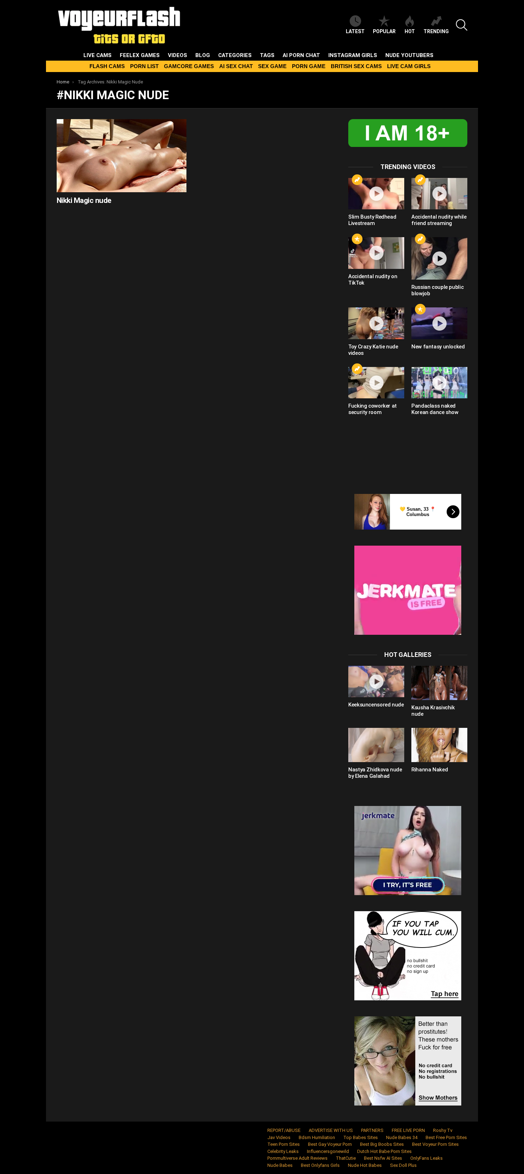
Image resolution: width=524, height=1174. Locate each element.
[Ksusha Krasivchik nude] (439, 683)
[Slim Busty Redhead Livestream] (376, 193)
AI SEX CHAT (236, 66)
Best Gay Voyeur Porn (330, 1144)
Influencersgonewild (328, 1151)
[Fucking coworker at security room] (376, 382)
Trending (436, 31)
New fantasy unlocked (438, 346)
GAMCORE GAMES (189, 66)
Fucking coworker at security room (372, 409)
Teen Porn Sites (283, 1144)
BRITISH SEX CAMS (356, 66)
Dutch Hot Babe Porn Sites (384, 1151)
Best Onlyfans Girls (320, 1165)
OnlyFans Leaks (426, 1158)
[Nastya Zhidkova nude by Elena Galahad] (376, 745)
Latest (355, 31)
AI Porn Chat (301, 55)
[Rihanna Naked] (439, 745)
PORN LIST (144, 66)
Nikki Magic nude (84, 200)
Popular (384, 31)
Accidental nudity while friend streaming (438, 220)
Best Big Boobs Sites (382, 1144)
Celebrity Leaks (283, 1151)
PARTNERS (372, 1130)
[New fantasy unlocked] (439, 323)
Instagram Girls (352, 55)
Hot (410, 31)
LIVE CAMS (97, 55)
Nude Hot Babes (365, 1165)
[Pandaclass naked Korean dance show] (439, 382)
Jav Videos (279, 1137)
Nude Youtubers (409, 55)
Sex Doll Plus (403, 1165)
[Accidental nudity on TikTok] (376, 253)
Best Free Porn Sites (446, 1137)
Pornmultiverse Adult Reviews (297, 1158)
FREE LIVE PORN (408, 1130)
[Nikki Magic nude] (121, 155)
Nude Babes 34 (401, 1137)
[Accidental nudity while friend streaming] (439, 193)
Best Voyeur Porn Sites (435, 1144)
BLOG (202, 55)
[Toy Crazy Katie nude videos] (376, 323)
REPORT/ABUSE (283, 1130)
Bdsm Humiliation (317, 1137)
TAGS (267, 55)
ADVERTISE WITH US (331, 1130)
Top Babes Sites (360, 1137)
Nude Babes (280, 1165)
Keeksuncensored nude (376, 704)
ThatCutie (346, 1158)
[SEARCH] (461, 25)
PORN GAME (308, 66)
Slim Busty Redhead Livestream (372, 220)
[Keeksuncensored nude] (376, 681)
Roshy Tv (442, 1130)
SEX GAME (272, 66)
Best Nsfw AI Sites (383, 1158)
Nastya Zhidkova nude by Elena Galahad (375, 772)
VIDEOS (177, 55)
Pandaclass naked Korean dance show (434, 409)
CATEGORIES (235, 55)
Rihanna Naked (429, 769)
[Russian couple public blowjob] (439, 258)
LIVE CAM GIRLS (409, 66)
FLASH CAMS (107, 66)
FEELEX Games (140, 55)
